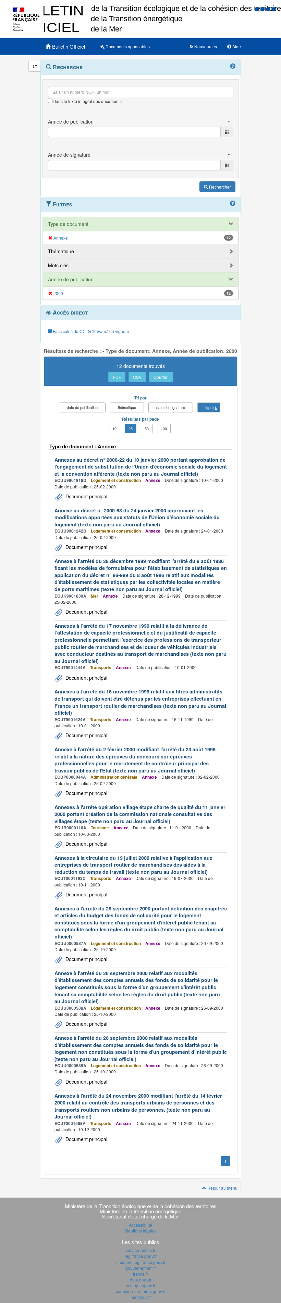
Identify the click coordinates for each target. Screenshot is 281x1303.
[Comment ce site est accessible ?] (257, 8)
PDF (117, 377)
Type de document (68, 223)
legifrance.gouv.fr (141, 1256)
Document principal (85, 496)
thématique (127, 407)
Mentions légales (141, 1231)
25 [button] (131, 428)
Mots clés (58, 265)
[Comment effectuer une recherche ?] (232, 66)
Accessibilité (140, 1225)
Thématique (61, 251)
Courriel (161, 377)
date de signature (170, 407)
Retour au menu (221, 1188)
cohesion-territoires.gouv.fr (140, 1291)
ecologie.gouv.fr (140, 1285)
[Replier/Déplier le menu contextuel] (34, 66)
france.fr (140, 1274)
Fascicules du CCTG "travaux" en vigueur (90, 331)
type (208, 407)
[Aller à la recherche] (268, 8)
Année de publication (71, 279)
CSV (137, 377)
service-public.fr (140, 1250)
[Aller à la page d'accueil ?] (273, 8)
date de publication (82, 407)
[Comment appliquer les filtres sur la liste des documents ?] (232, 203)
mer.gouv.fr (141, 1297)
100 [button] (164, 428)
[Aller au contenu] (263, 8)
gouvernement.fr (140, 1268)
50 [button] (147, 428)
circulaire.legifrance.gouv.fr (140, 1262)
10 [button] (114, 428)
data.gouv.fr (140, 1279)
